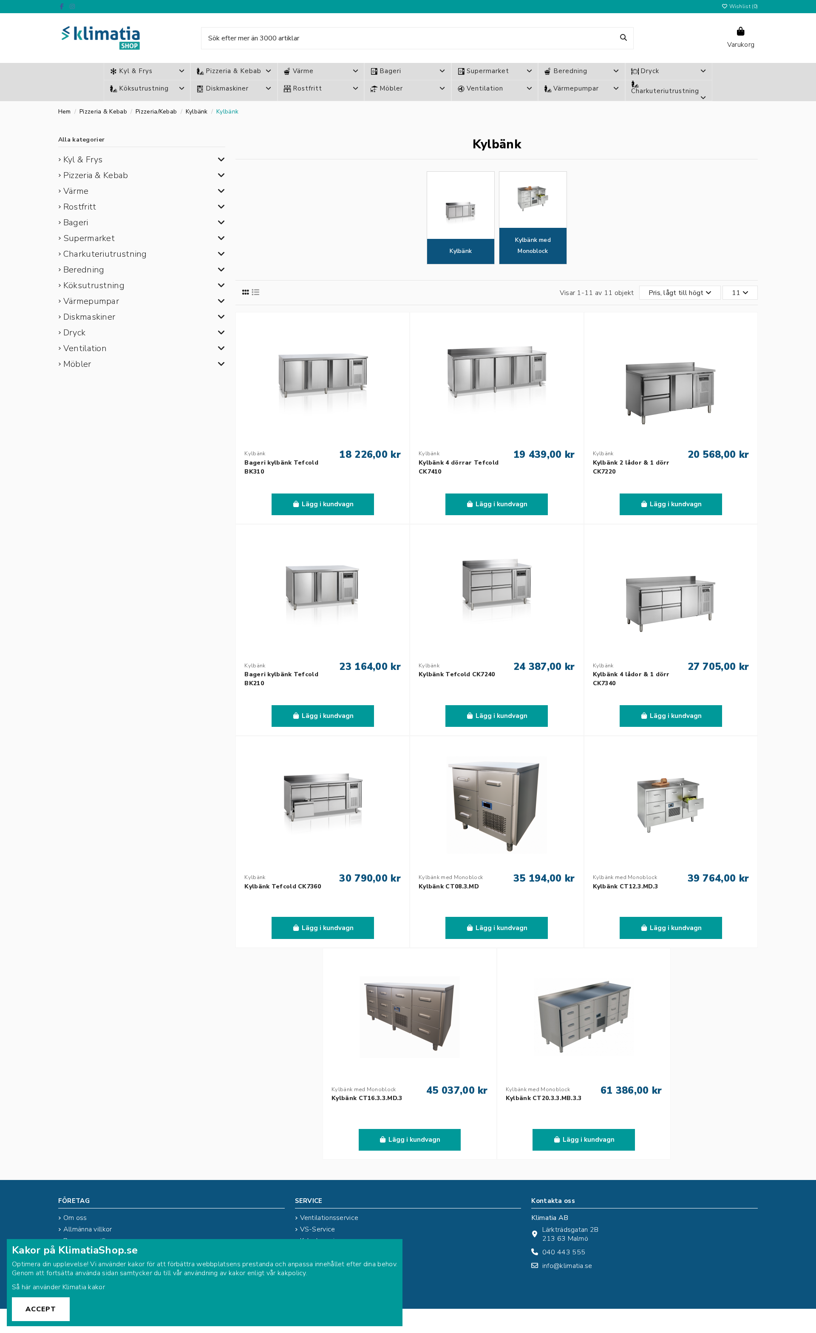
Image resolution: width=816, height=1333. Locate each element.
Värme (76, 191)
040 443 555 (563, 1252)
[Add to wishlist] (398, 331)
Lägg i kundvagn (328, 504)
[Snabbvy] (398, 362)
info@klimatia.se (567, 1266)
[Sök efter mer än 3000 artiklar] (623, 38)
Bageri (75, 222)
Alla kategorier (81, 140)
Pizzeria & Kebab (95, 175)
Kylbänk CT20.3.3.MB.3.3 (544, 1098)
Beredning (84, 269)
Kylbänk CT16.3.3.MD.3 (367, 1098)
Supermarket (89, 238)
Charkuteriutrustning (105, 254)
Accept (41, 1309)
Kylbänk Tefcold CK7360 (282, 886)
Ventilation (85, 348)
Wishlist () (743, 6)
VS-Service (317, 1229)
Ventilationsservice (329, 1218)
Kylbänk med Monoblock (533, 245)
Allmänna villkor (87, 1229)
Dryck (74, 332)
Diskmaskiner (89, 317)
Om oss (75, 1218)
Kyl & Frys (83, 159)
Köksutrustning (94, 285)
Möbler (77, 364)
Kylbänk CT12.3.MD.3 (625, 886)
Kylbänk (461, 251)
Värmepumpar (91, 301)
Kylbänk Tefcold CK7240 (457, 674)
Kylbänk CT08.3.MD (449, 886)
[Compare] (398, 346)
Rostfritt (79, 207)
